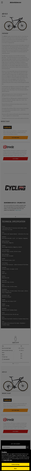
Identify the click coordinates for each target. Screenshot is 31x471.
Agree (15, 468)
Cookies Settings (15, 464)
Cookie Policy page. (7, 460)
